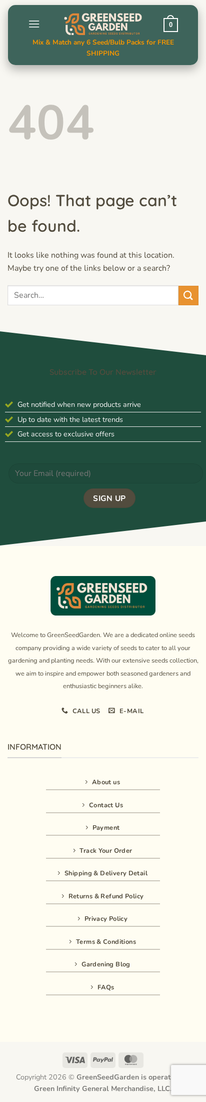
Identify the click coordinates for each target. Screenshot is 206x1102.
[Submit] (188, 295)
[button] (34, 24)
